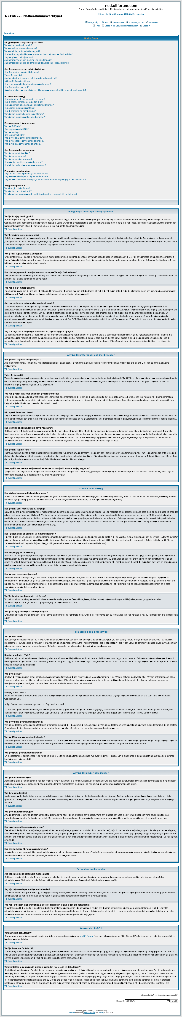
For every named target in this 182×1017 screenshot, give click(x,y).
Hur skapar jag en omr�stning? (19, 108)
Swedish (72, 1013)
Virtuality (101, 1013)
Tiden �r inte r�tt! (13, 75)
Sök (106, 22)
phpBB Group (86, 936)
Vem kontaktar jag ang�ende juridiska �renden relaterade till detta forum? (40, 194)
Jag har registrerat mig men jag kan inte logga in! (28, 60)
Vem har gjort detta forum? (17, 188)
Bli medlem (153, 22)
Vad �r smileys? (12, 132)
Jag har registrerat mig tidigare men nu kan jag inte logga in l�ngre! (37, 63)
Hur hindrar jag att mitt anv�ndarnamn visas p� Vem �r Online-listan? (39, 54)
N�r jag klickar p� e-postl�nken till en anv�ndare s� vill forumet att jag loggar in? (45, 90)
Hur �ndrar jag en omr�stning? (20, 111)
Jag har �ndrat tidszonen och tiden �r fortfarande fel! (30, 78)
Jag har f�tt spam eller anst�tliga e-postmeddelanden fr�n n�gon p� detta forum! (45, 179)
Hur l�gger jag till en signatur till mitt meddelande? (29, 105)
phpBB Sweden (89, 1013)
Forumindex (9, 33)
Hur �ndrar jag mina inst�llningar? (21, 72)
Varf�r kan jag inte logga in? (18, 45)
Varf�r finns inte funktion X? (18, 191)
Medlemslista (118, 22)
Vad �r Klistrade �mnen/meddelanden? (24, 141)
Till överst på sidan (13, 229)
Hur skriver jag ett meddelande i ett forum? (24, 99)
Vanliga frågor (94, 22)
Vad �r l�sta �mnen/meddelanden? (22, 144)
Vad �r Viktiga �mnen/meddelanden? (23, 138)
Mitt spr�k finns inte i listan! (17, 81)
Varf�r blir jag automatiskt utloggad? (22, 51)
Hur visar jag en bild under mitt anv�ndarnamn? (27, 84)
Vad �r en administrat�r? (17, 153)
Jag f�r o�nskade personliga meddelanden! (26, 176)
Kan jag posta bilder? (14, 135)
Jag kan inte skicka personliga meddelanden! (26, 173)
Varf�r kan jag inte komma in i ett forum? (24, 114)
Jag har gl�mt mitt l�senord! (18, 57)
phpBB (85, 1011)
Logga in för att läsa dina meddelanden (121, 26)
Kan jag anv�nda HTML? (17, 129)
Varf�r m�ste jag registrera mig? (20, 48)
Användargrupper (136, 22)
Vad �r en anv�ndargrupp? (18, 159)
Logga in (146, 26)
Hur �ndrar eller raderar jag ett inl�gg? (23, 102)
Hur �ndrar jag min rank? (17, 87)
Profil (98, 26)
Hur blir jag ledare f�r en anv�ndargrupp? (25, 165)
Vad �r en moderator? (15, 156)
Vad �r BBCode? (13, 126)
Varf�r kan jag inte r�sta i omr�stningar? (25, 117)
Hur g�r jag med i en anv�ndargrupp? (23, 162)
